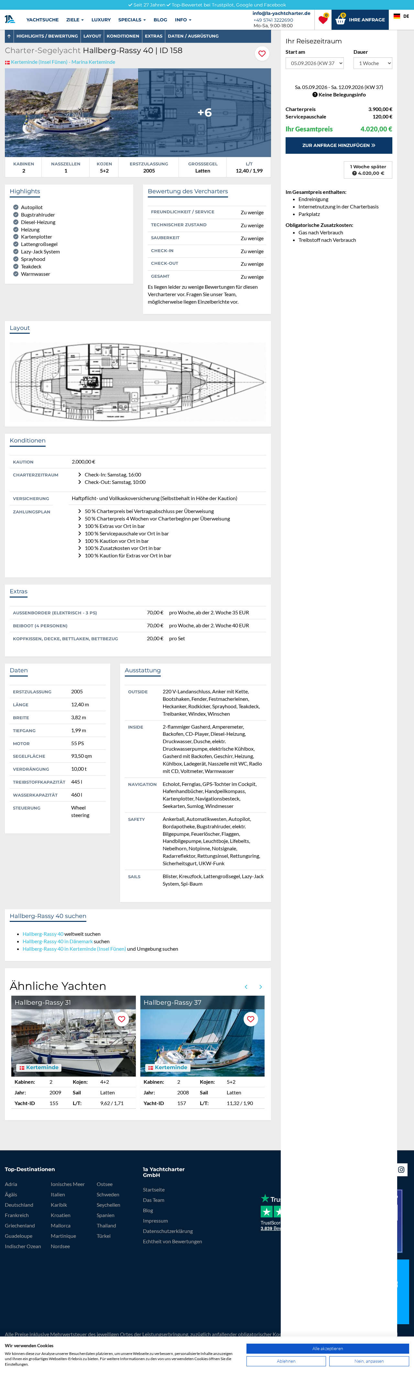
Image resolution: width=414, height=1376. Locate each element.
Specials (130, 20)
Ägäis (11, 1194)
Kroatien (61, 1215)
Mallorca (61, 1225)
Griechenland (20, 1225)
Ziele (73, 20)
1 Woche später (368, 170)
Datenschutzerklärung (168, 1231)
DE (406, 16)
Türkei (104, 1236)
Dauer (361, 52)
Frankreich (17, 1215)
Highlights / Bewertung (47, 36)
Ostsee (105, 1184)
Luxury (101, 20)
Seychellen (108, 1205)
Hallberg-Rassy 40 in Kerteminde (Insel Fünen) (74, 948)
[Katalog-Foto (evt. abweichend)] (71, 112)
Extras (153, 36)
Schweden (108, 1194)
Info (181, 20)
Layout (92, 36)
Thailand (106, 1225)
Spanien (105, 1215)
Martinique (63, 1236)
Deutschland (19, 1205)
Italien (58, 1194)
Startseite (154, 1189)
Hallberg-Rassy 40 (43, 934)
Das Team (153, 1200)
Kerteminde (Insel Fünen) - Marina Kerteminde (63, 62)
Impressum (155, 1220)
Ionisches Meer (68, 1184)
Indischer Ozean (23, 1246)
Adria (11, 1184)
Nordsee (60, 1246)
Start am (295, 52)
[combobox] (401, 16)
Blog (160, 20)
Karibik (59, 1205)
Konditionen (123, 36)
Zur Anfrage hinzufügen (336, 145)
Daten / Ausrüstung (193, 36)
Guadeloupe (18, 1236)
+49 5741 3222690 (273, 20)
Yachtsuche (43, 20)
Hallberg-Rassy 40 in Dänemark (58, 941)
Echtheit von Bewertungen (172, 1241)
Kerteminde (42, 1067)
